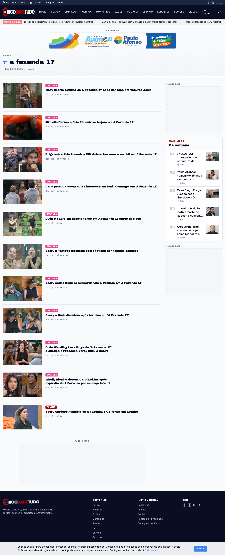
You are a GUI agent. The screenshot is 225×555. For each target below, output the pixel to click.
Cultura (132, 11)
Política (86, 11)
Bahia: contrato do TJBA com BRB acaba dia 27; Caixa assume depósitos (128, 21)
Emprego (70, 11)
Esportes (163, 11)
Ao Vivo (207, 12)
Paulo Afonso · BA (14, 2)
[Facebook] (208, 2)
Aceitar (200, 548)
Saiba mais (151, 550)
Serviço (148, 11)
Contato (142, 514)
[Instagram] (212, 2)
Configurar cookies (148, 523)
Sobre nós (143, 505)
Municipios (103, 11)
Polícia (55, 11)
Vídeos (193, 11)
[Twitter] (221, 2)
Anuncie (142, 509)
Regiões (179, 11)
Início (42, 11)
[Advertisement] (82, 464)
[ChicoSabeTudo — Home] (19, 11)
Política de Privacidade (150, 518)
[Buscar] (219, 12)
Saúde (119, 11)
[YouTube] (217, 2)
